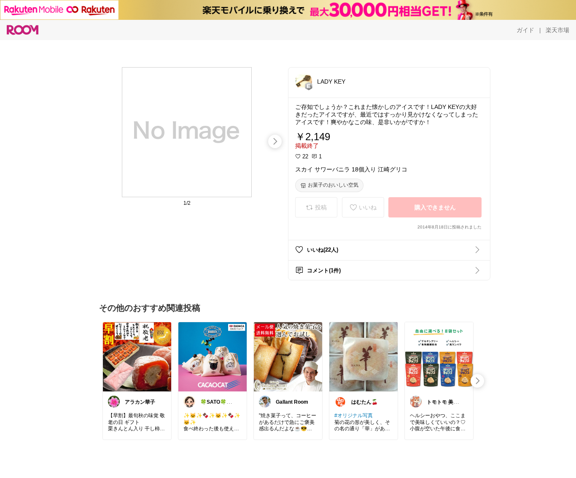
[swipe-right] (275, 141)
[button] (303, 81)
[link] (137, 356)
